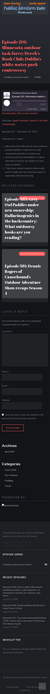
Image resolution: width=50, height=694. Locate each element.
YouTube (43, 120)
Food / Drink (10, 470)
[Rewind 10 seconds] (13, 104)
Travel (8, 486)
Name (5, 371)
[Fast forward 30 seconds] (24, 104)
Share (43, 109)
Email (5, 386)
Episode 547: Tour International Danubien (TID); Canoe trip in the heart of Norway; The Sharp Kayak (24, 620)
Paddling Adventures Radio (16, 77)
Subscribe (32, 109)
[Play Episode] (7, 103)
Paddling (9, 480)
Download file (9, 113)
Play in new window (28, 113)
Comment (7, 331)
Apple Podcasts (20, 120)
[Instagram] (16, 544)
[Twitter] (11, 544)
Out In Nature (11, 475)
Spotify (33, 120)
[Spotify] (22, 544)
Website (6, 400)
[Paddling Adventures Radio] (25, 9)
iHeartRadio (9, 124)
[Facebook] (5, 544)
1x (19, 104)
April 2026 (10, 451)
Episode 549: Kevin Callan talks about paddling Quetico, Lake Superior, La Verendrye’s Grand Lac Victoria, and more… (22, 591)
